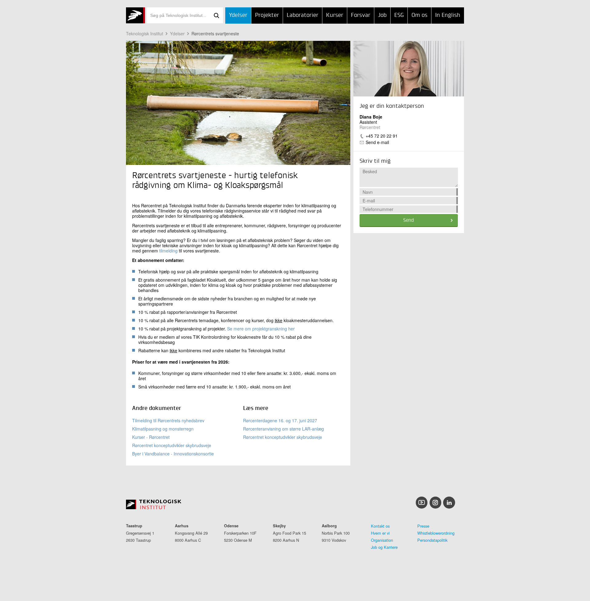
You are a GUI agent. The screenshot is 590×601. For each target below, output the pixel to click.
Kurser (334, 15)
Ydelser (238, 15)
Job (382, 15)
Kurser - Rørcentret (151, 437)
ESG (399, 15)
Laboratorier (302, 15)
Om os (419, 15)
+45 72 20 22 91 (382, 136)
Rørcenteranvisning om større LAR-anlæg (283, 429)
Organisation (382, 540)
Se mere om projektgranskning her (261, 329)
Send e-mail (377, 142)
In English (447, 15)
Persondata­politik (432, 540)
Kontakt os (380, 526)
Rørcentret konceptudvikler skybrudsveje (171, 445)
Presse (423, 526)
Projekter (267, 15)
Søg (216, 15)
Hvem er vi (380, 533)
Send (408, 220)
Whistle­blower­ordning (435, 533)
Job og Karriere (384, 547)
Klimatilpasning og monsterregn (163, 429)
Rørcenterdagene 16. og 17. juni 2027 (280, 420)
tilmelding (168, 251)
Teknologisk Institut (144, 33)
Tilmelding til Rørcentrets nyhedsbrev (168, 420)
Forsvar (360, 15)
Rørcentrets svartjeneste (215, 33)
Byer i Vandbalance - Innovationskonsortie (173, 454)
